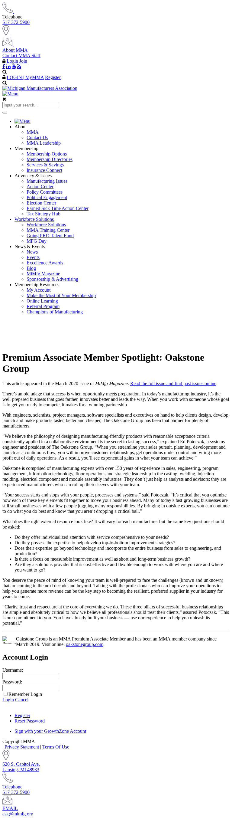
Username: (12, 670)
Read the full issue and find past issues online (173, 383)
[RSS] (19, 66)
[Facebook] (3, 66)
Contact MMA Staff (21, 55)
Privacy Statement (22, 746)
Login (12, 61)
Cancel (21, 699)
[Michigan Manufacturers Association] (39, 88)
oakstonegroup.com (84, 644)
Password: (12, 681)
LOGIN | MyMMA (25, 77)
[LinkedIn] (8, 66)
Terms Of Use (55, 746)
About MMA (15, 50)
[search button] (4, 112)
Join (23, 61)
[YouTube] (14, 66)
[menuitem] (122, 121)
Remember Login (25, 694)
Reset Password (29, 720)
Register (53, 77)
